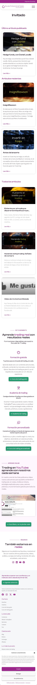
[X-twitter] (10, 594)
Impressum (27, 682)
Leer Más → (7, 226)
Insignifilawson (9, 105)
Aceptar (18, 669)
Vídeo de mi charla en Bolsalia (16, 299)
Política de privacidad (20, 682)
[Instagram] (13, 562)
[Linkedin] (17, 562)
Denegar (18, 674)
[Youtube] (20, 562)
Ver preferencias (18, 678)
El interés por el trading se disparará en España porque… (16, 209)
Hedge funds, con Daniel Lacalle (17, 55)
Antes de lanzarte (11, 152)
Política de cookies (11, 682)
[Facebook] (24, 562)
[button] (34, 653)
